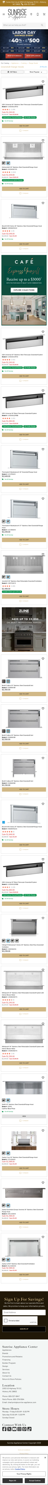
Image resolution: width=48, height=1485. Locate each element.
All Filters (13, 72)
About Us (6, 1373)
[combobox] (35, 72)
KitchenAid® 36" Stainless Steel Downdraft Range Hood (20, 167)
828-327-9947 (29, 4)
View (24, 1116)
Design (5, 1366)
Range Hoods (33, 63)
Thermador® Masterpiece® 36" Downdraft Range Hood (19, 472)
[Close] (45, 1457)
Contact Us (6, 1376)
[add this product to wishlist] (43, 81)
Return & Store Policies (11, 1379)
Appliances (15, 63)
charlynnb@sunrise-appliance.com (22, 1402)
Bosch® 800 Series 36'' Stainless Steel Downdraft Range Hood (22, 226)
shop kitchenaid (14, 56)
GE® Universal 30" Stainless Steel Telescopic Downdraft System (22, 355)
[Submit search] (42, 25)
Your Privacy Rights (24, 1474)
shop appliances (33, 56)
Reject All (12, 1480)
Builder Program (9, 1363)
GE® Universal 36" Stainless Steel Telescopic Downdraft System (22, 104)
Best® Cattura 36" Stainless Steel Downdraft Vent (17, 735)
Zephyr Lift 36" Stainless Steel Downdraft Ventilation (18, 1264)
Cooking (24, 63)
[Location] (31, 14)
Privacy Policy (24, 1453)
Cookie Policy (20, 1469)
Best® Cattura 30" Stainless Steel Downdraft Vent (17, 685)
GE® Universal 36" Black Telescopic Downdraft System (19, 413)
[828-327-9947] (38, 14)
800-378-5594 (18, 1399)
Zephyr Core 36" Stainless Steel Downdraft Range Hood (20, 1157)
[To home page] (17, 14)
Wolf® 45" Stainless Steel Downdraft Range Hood (17, 1104)
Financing (6, 1360)
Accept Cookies (35, 1480)
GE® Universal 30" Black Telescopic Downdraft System (19, 882)
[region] (24, 1469)
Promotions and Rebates (12, 1357)
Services (5, 1370)
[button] (4, 14)
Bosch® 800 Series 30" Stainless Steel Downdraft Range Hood (22, 827)
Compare (25, 130)
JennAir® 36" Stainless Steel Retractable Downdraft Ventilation (22, 581)
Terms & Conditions (24, 1450)
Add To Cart (24, 126)
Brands (5, 1353)
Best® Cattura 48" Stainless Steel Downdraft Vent (17, 781)
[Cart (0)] (44, 14)
